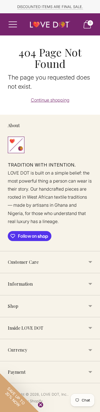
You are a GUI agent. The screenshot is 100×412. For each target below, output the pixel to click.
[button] (19, 392)
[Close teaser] (40, 405)
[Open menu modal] (13, 24)
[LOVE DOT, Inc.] (50, 24)
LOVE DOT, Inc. (54, 394)
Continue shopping (50, 100)
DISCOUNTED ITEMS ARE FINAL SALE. (50, 6)
